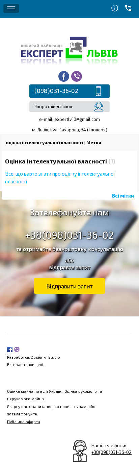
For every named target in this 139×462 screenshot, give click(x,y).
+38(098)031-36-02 (69, 235)
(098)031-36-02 (56, 90)
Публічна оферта (23, 421)
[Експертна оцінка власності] (69, 50)
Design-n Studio (45, 357)
